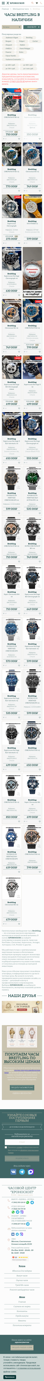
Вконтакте (13, 1172)
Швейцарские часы (21, 9)
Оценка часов (22, 1280)
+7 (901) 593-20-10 (18, 1202)
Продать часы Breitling (22, 1088)
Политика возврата (22, 1325)
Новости (22, 1321)
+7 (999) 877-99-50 (18, 1224)
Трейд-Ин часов (22, 1285)
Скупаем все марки (22, 1307)
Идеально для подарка (22, 1271)
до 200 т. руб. (10, 65)
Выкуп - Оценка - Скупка (22, 1199)
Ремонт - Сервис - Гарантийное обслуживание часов (21, 1218)
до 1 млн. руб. (28, 68)
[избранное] (37, 3)
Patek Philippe (25, 48)
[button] (19, 139)
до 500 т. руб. (10, 68)
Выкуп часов (22, 1276)
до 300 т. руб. (28, 65)
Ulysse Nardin (11, 56)
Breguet (8, 41)
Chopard (9, 45)
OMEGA (9, 48)
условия (19, 1147)
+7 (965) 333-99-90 (17, 81)
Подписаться (22, 1158)
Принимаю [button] (10, 1377)
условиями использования (29, 1368)
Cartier (35, 41)
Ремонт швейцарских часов (22, 1290)
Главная (5, 9)
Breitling (29, 37)
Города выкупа (22, 1316)
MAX (31, 1172)
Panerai (8, 52)
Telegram (22, 1172)
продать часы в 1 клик (22, 1347)
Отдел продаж (18, 1206)
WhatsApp (27, 1202)
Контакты (22, 1311)
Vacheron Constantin (13, 59)
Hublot (22, 45)
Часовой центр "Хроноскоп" (22, 1191)
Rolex (21, 52)
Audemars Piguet (12, 37)
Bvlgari (22, 41)
